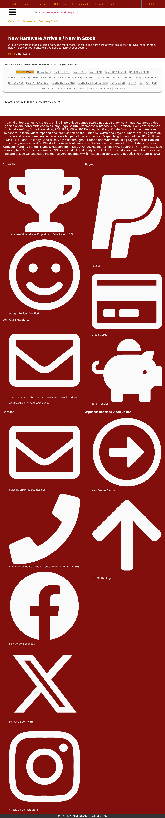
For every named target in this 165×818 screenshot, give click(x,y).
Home (11, 53)
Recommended (80, 4)
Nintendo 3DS (131, 77)
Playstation (117, 83)
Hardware (42, 4)
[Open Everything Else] (57, 21)
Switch (83, 88)
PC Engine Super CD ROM (92, 83)
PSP (154, 83)
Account (98, 4)
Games (27, 4)
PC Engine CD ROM (37, 83)
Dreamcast (43, 72)
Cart (112, 4)
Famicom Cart (61, 72)
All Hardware (25, 72)
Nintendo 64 (150, 77)
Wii (91, 88)
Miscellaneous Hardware (65, 77)
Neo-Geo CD (91, 77)
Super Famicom (67, 88)
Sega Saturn (47, 88)
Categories (60, 4)
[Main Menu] (12, 12)
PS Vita (132, 83)
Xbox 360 (120, 88)
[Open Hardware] (34, 21)
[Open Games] (17, 21)
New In (13, 4)
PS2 (141, 83)
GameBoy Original (18, 77)
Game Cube (79, 72)
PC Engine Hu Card (62, 83)
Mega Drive (39, 77)
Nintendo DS (16, 83)
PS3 (148, 83)
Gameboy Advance (115, 72)
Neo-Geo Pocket (111, 77)
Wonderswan (104, 88)
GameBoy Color (139, 72)
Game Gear (95, 72)
